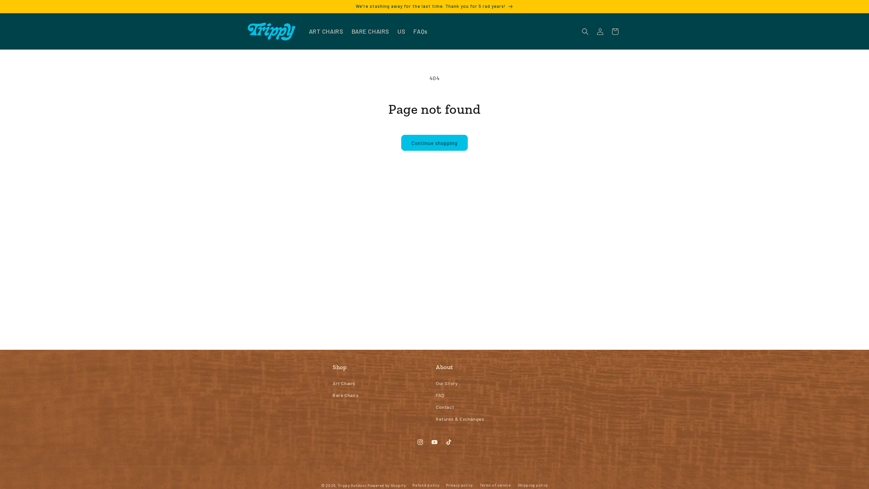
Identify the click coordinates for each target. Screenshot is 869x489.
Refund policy (425, 485)
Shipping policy (533, 485)
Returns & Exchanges (460, 419)
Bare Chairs (346, 395)
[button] (585, 31)
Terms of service (495, 485)
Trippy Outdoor (352, 485)
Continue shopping (434, 143)
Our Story (447, 383)
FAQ (440, 395)
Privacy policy (459, 485)
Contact (445, 407)
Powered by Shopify (387, 485)
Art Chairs (344, 383)
